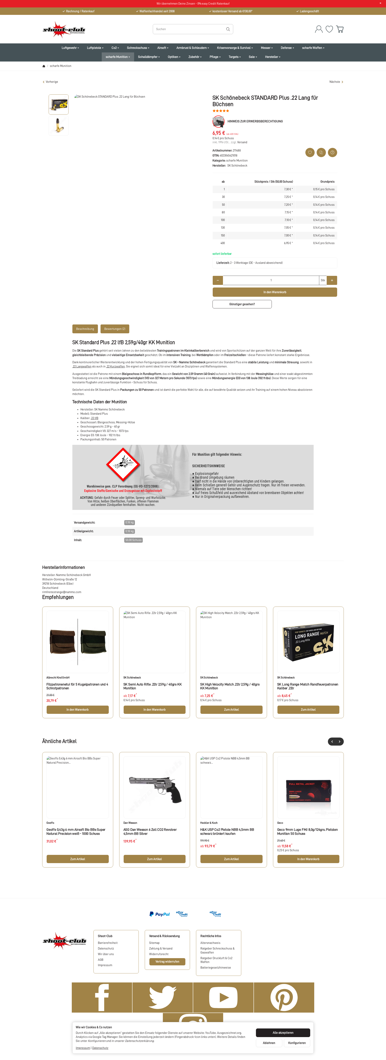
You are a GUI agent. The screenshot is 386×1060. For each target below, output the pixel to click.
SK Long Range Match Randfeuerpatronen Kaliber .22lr (307, 686)
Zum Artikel (231, 709)
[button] (59, 104)
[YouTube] (223, 997)
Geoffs (50, 822)
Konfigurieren (297, 1043)
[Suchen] (228, 29)
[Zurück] (332, 742)
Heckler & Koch (209, 822)
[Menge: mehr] (331, 280)
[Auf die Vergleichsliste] (321, 152)
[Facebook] (102, 997)
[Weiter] (340, 742)
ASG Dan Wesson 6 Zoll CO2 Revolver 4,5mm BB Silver (150, 831)
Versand (242, 142)
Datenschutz (100, 1048)
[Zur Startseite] (87, 29)
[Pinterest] (284, 997)
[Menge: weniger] (218, 280)
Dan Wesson (130, 822)
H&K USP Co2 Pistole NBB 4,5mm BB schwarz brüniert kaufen (227, 831)
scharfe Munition (237, 160)
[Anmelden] (319, 29)
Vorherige (52, 81)
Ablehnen (269, 1043)
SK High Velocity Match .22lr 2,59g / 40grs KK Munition (230, 686)
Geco (280, 822)
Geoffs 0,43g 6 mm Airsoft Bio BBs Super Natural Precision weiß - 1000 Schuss (75, 831)
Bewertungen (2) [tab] (114, 328)
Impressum (83, 1048)
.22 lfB (94, 418)
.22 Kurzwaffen (115, 366)
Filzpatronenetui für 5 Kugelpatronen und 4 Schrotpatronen (77, 686)
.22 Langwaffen (81, 366)
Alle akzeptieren (283, 1032)
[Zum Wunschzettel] (329, 29)
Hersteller (271, 56)
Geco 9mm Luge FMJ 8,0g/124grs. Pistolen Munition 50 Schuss (307, 831)
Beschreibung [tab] (85, 328)
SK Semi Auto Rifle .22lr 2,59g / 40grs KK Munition (152, 686)
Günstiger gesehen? (242, 304)
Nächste (335, 81)
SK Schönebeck (132, 677)
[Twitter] (162, 997)
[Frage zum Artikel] (332, 152)
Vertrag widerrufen (167, 961)
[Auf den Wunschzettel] (310, 152)
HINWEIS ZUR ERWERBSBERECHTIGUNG (255, 121)
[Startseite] (43, 66)
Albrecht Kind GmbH (57, 677)
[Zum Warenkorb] (340, 29)
